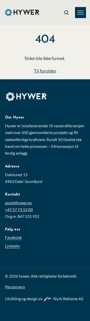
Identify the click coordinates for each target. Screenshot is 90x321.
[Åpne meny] (80, 12)
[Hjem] (22, 12)
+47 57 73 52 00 (19, 209)
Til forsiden (45, 71)
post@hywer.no (18, 202)
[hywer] (31, 100)
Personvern (15, 286)
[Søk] (66, 12)
